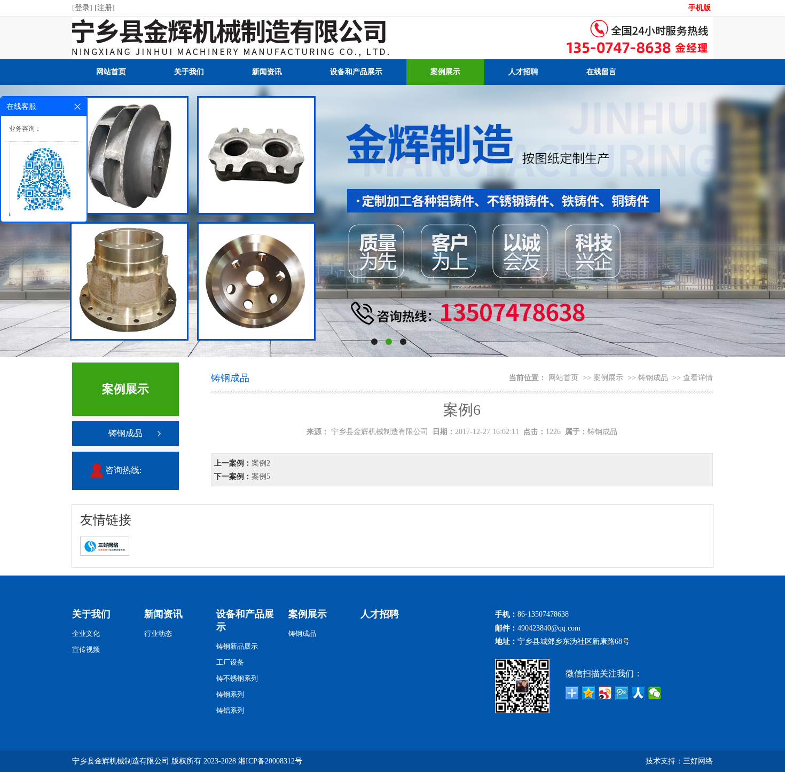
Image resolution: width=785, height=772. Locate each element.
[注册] (106, 8)
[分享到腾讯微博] (622, 693)
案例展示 (445, 72)
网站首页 (111, 72)
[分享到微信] (655, 693)
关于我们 (189, 72)
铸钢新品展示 (237, 646)
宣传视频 (86, 649)
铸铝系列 (230, 710)
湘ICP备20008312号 (270, 761)
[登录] (83, 8)
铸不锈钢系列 (237, 678)
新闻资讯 (267, 72)
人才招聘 (523, 72)
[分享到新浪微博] (605, 693)
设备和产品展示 (356, 72)
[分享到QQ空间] (588, 693)
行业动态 (158, 633)
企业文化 (86, 633)
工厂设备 (230, 662)
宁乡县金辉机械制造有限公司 (379, 432)
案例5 (261, 476)
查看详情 (698, 378)
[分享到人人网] (638, 693)
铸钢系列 (230, 694)
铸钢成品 (125, 433)
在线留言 (601, 72)
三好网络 (698, 761)
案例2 (261, 463)
